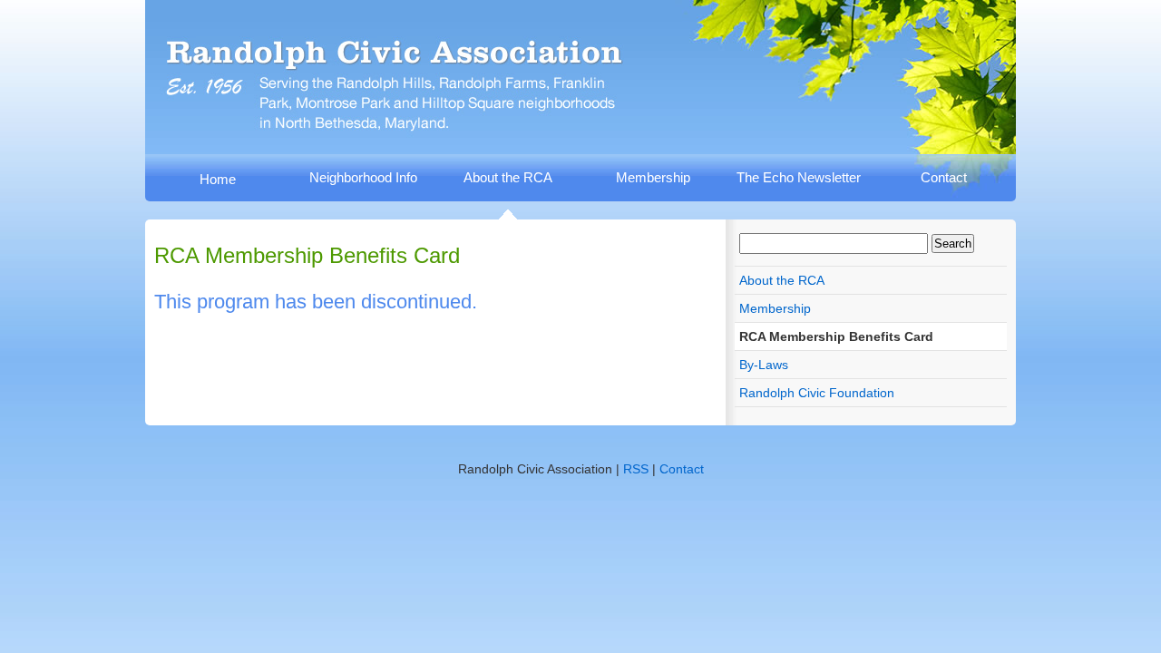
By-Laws (763, 364)
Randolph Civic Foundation (816, 392)
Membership (653, 177)
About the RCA (507, 177)
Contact (944, 177)
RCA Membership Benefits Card (836, 336)
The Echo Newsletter (799, 177)
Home (218, 179)
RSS (636, 469)
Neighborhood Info (363, 177)
